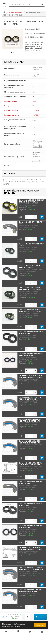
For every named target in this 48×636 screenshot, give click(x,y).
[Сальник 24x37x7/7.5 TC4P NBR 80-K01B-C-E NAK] (9, 272)
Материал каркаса (11, 110)
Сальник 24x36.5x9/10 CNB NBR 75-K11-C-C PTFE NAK (30, 442)
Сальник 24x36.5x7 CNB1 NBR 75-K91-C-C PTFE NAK (31, 398)
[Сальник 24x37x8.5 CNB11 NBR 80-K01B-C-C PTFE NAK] (9, 206)
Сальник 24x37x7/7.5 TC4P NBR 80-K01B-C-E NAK (31, 267)
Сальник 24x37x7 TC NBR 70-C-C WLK (31, 245)
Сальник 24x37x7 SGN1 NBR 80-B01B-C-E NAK (30, 354)
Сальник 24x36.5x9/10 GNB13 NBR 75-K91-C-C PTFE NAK (31, 464)
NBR (34, 101)
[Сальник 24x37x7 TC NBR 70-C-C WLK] (9, 250)
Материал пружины (11, 115)
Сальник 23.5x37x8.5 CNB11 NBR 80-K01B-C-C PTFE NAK (30, 548)
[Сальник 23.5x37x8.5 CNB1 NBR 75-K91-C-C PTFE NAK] (11, 52)
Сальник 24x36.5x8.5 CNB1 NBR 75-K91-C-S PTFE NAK (30, 420)
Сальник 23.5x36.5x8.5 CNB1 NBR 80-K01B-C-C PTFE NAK (30, 376)
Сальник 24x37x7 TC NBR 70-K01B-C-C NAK (30, 526)
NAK (37, 29)
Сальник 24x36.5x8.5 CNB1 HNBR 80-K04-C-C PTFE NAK (30, 310)
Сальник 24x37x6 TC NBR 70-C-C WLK (31, 223)
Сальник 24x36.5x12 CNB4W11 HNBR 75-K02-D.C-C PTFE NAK (31, 568)
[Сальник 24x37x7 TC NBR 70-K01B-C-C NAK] (9, 532)
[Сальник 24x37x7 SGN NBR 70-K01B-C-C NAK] (9, 338)
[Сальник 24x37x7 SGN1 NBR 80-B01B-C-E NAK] (9, 360)
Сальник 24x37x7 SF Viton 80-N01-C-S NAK (31, 504)
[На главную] (4, 12)
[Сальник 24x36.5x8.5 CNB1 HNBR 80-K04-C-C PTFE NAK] (9, 316)
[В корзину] (42, 217)
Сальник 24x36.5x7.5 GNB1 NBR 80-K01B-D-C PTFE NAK (30, 288)
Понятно (39, 625)
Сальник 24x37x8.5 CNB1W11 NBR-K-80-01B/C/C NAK (30, 590)
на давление (34, 44)
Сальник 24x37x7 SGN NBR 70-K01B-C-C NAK (31, 332)
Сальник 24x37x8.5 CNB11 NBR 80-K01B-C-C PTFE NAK (31, 201)
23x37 (38, 51)
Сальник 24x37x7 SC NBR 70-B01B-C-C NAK (30, 482)
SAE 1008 (36, 110)
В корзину (40, 617)
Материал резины (10, 101)
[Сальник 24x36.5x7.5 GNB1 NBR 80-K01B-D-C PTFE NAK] (9, 294)
